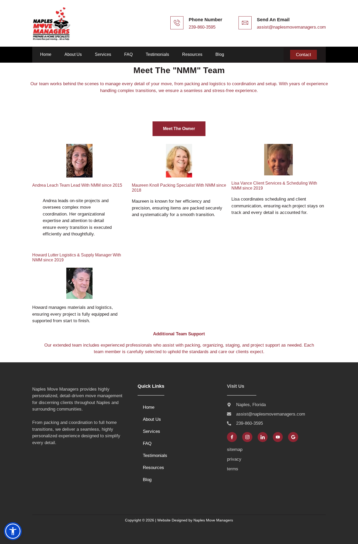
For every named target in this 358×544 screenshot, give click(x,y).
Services (103, 54)
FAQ (128, 54)
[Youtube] (278, 437)
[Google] (293, 437)
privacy (234, 459)
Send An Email (273, 19)
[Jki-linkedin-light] (263, 437)
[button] (12, 531)
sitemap (234, 449)
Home (45, 54)
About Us (73, 54)
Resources (192, 54)
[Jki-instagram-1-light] (247, 437)
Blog (219, 54)
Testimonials (157, 54)
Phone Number (205, 19)
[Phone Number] (176, 22)
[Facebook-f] (232, 437)
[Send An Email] (245, 22)
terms (232, 468)
